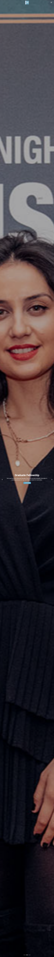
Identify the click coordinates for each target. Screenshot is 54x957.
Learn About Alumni (12, 482)
